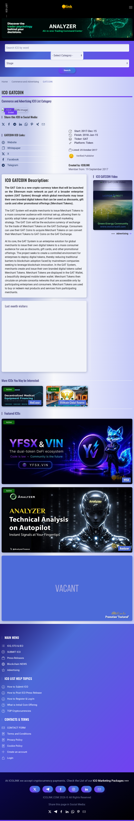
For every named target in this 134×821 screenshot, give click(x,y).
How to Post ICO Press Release (24, 692)
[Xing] (37, 124)
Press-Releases (15, 658)
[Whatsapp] (72, 811)
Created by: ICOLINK (79, 165)
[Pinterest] (32, 124)
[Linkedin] (67, 811)
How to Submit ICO (17, 686)
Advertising (122, 233)
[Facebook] (9, 124)
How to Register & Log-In (20, 698)
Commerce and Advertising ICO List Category (26, 101)
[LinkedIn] (20, 124)
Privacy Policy (14, 739)
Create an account (17, 751)
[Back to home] (67, 7)
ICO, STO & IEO (15, 645)
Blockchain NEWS (17, 664)
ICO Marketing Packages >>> (111, 780)
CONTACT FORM (16, 727)
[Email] (99, 789)
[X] (35, 789)
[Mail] (43, 124)
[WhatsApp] (26, 124)
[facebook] (61, 811)
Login (10, 757)
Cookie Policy (14, 745)
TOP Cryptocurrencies (19, 710)
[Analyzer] (67, 27)
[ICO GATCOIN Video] (112, 189)
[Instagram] (73, 789)
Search (67, 70)
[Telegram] (14, 124)
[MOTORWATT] (112, 210)
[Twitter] (3, 124)
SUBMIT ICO (14, 651)
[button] (130, 7)
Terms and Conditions (19, 733)
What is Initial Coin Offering (22, 704)
